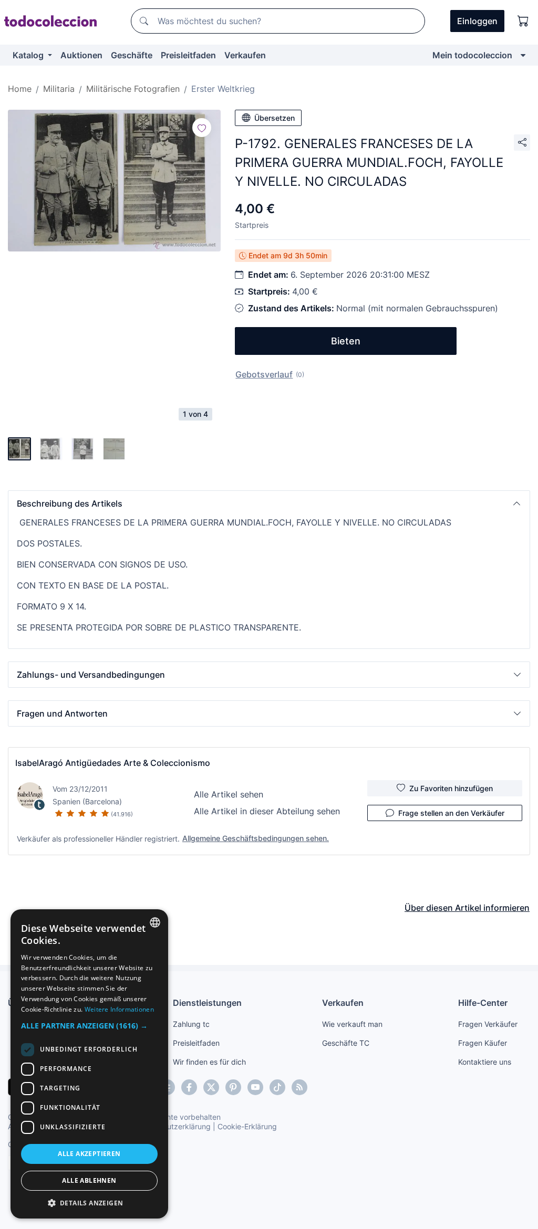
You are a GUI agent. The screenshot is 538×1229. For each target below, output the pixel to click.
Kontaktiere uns (484, 1061)
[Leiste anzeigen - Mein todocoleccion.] (523, 55)
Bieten (345, 340)
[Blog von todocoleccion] (299, 1087)
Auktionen (81, 55)
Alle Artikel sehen (228, 794)
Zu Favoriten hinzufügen (451, 788)
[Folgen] (201, 127)
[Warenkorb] (523, 21)
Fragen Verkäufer (488, 1024)
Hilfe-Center (483, 1002)
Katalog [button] (29, 55)
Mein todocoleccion (472, 55)
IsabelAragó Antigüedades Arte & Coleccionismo (112, 763)
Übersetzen (274, 117)
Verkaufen (245, 55)
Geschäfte (131, 55)
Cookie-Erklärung (247, 1126)
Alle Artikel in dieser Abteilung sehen (267, 811)
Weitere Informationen (119, 1009)
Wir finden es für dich (209, 1061)
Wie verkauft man (352, 1024)
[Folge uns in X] (211, 1087)
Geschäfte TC (345, 1042)
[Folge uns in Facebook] (189, 1087)
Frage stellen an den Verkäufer (451, 812)
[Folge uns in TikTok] (277, 1087)
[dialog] (89, 1064)
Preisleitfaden (188, 55)
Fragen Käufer (482, 1042)
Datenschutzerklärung (172, 1126)
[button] (269, 503)
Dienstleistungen (207, 1002)
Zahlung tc (191, 1024)
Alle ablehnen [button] (89, 1180)
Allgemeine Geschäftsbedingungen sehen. (255, 838)
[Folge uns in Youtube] (255, 1087)
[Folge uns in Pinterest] (233, 1087)
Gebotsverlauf (264, 374)
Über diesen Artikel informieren (467, 907)
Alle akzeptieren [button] (89, 1153)
